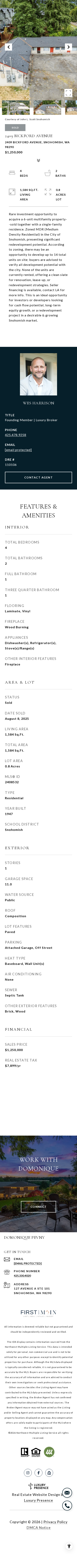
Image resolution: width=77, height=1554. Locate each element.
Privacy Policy (55, 1522)
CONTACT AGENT (38, 477)
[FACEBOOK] (38, 1473)
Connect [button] (38, 1206)
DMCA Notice (38, 1527)
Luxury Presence (38, 1500)
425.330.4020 (22, 1275)
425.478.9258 (15, 435)
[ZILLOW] (49, 1473)
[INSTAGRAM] (28, 1473)
